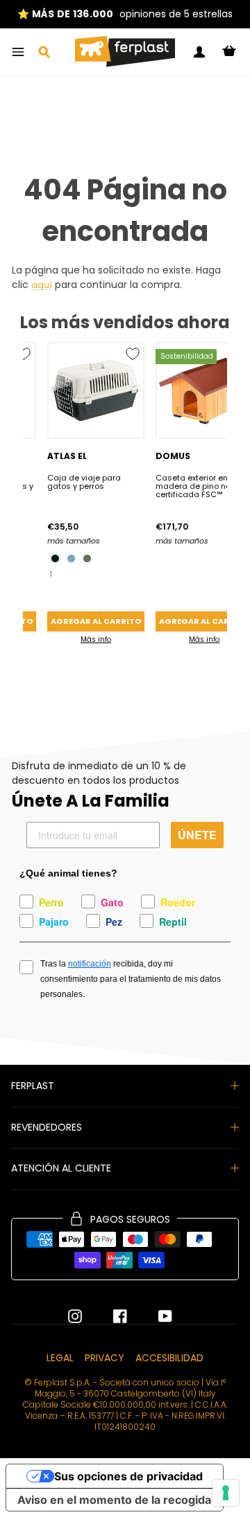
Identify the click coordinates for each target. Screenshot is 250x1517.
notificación (89, 964)
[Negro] (55, 558)
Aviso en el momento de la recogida (114, 1500)
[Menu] (18, 52)
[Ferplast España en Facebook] (109, 1316)
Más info (96, 639)
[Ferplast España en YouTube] (155, 1316)
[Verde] (87, 558)
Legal (60, 1358)
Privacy (104, 1358)
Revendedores (46, 1127)
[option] (125, 14)
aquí (41, 285)
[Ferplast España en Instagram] (75, 1316)
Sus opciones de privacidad (128, 1476)
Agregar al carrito (96, 621)
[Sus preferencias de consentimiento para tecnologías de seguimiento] (225, 1493)
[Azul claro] (71, 558)
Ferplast (32, 1086)
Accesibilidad (169, 1358)
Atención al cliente (61, 1168)
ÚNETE (197, 835)
